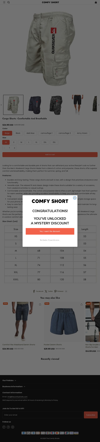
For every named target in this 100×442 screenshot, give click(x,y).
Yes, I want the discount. (50, 231)
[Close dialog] (74, 197)
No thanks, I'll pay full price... (50, 240)
